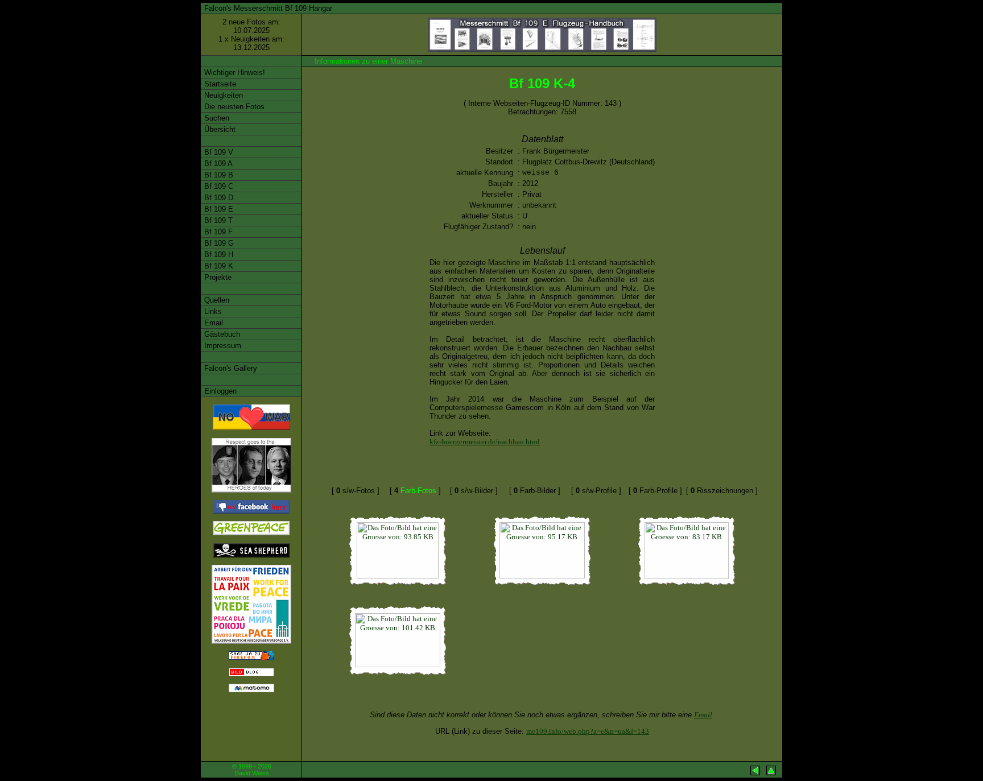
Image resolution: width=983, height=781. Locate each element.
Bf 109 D (217, 197)
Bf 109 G (218, 243)
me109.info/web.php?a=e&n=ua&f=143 (587, 731)
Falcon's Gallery (229, 368)
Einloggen (219, 391)
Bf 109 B (217, 175)
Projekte (217, 277)
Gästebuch (221, 334)
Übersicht (219, 129)
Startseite (219, 84)
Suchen (215, 118)
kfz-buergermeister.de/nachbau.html (484, 441)
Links (212, 311)
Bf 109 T (217, 220)
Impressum (221, 345)
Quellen (215, 300)
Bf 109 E (217, 209)
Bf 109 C (217, 186)
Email (212, 323)
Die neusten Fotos (233, 106)
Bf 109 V (217, 152)
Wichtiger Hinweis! (233, 72)
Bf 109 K (217, 266)
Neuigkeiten (222, 95)
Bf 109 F (217, 232)
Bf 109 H (217, 254)
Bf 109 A (217, 163)
